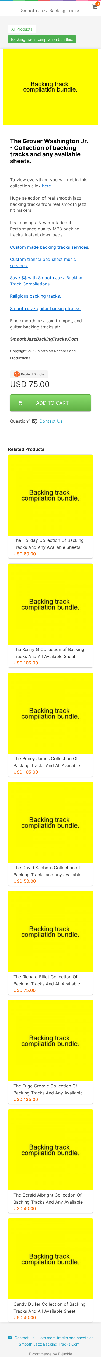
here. (47, 186)
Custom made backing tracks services (49, 247)
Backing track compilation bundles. (42, 39)
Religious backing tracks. (35, 296)
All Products (21, 29)
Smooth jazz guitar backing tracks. (45, 308)
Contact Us (50, 421)
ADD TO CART (52, 403)
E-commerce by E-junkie (50, 1354)
